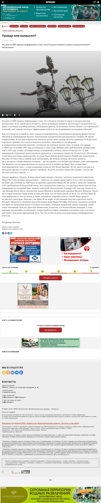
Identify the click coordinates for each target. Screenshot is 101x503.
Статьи (26, 22)
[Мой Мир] (8, 233)
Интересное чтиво (78, 26)
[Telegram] (11, 233)
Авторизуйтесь (51, 330)
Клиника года (52, 26)
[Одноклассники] (6, 233)
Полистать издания (8, 412)
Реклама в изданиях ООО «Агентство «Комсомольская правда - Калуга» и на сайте (40, 423)
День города (14, 26)
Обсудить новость (50, 278)
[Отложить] (14, 115)
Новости (5, 22)
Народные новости (16, 22)
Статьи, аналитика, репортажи (12, 31)
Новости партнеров (53, 461)
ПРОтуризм (24, 26)
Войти (98, 2)
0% (10, 271)
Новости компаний (10, 351)
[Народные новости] (94, 2)
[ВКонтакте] (3, 233)
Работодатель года (64, 26)
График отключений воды (37, 26)
